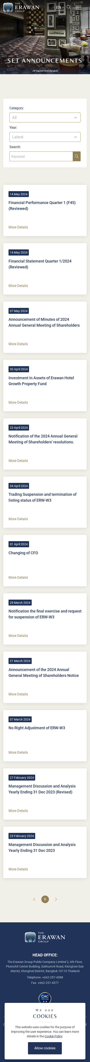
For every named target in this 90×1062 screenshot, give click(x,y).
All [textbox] (14, 117)
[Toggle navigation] (78, 7)
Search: (15, 147)
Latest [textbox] (17, 137)
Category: (16, 108)
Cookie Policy (53, 1036)
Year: (13, 127)
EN (59, 7)
